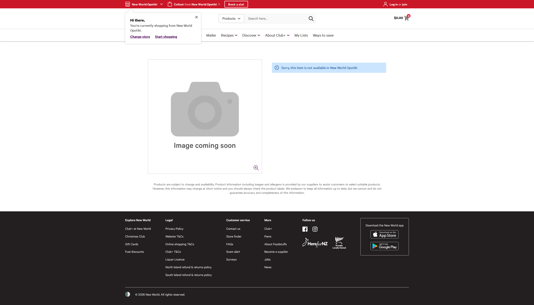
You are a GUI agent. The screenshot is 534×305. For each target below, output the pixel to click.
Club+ (268, 229)
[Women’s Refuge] (127, 294)
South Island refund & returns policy (188, 275)
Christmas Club (135, 236)
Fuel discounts (134, 252)
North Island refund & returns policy (188, 267)
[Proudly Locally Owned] (339, 243)
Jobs (267, 259)
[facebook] (304, 229)
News (267, 267)
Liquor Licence (175, 259)
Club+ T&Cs (173, 252)
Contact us (233, 229)
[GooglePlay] (384, 246)
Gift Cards (131, 244)
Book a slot (236, 4)
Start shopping (166, 36)
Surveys (231, 259)
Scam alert (233, 252)
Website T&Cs (174, 236)
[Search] (311, 19)
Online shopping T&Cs (179, 244)
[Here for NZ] (314, 243)
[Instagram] (314, 229)
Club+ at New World (138, 229)
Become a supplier (276, 252)
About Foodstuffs (275, 244)
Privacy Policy (174, 229)
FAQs (229, 244)
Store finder (234, 236)
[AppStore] (384, 234)
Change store (140, 36)
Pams (267, 236)
